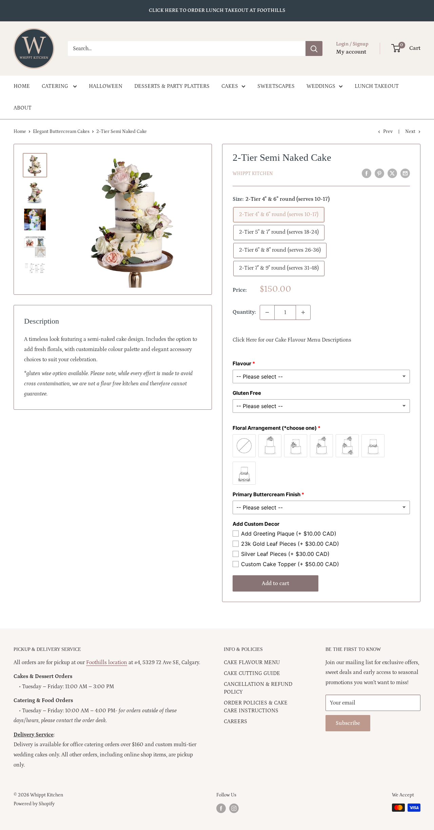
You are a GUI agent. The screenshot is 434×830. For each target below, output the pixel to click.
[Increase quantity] (303, 312)
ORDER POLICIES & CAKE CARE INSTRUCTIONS (256, 706)
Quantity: (244, 312)
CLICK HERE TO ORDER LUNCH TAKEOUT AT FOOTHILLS (217, 10)
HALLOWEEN (105, 86)
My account (351, 52)
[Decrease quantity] (267, 312)
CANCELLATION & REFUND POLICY (258, 688)
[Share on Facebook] (366, 173)
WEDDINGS (321, 86)
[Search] (313, 48)
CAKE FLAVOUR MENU (252, 662)
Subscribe (348, 723)
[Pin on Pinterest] (379, 173)
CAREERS (235, 721)
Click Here (245, 340)
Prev (388, 131)
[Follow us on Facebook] (221, 808)
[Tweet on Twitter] (392, 173)
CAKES (229, 86)
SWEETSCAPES (276, 86)
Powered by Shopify (34, 804)
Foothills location (106, 662)
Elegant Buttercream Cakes (61, 131)
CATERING (56, 86)
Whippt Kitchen (253, 173)
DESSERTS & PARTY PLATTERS (172, 86)
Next (410, 131)
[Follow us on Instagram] (234, 808)
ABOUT (23, 108)
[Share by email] (405, 173)
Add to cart (275, 583)
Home (20, 131)
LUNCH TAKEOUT (377, 86)
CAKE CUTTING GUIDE (252, 673)
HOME (22, 86)
